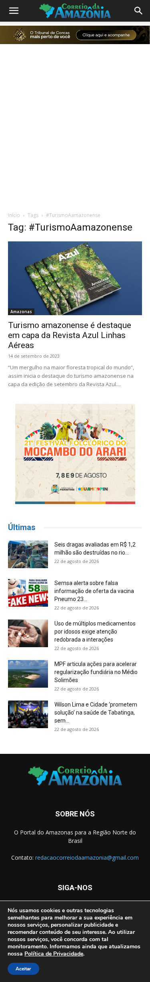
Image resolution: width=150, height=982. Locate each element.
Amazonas (21, 311)
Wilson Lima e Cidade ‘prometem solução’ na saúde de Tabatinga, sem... (95, 712)
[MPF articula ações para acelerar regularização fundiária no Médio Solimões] (28, 674)
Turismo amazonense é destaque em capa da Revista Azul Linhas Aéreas (69, 335)
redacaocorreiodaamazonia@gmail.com (87, 857)
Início (14, 215)
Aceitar (23, 969)
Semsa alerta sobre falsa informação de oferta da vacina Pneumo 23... (94, 591)
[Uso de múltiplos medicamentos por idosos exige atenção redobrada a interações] (28, 633)
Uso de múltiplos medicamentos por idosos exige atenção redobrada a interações (95, 631)
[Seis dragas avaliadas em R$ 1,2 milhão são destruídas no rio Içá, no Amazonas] (28, 554)
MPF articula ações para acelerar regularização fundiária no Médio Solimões (96, 672)
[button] (13, 11)
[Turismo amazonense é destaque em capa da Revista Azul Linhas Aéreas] (75, 278)
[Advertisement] (75, 126)
